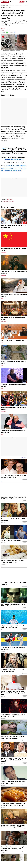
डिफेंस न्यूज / (8, 5)
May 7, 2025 (22, 162)
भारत (2, 229)
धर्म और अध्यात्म (3, 321)
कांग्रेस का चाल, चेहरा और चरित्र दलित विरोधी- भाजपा (12, 340)
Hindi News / (3, 5)
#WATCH (4, 148)
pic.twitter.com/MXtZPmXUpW (14, 159)
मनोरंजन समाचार (3, 275)
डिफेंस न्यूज (2, 30)
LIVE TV (22, 1)
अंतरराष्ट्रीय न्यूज (3, 252)
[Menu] (26, 1)
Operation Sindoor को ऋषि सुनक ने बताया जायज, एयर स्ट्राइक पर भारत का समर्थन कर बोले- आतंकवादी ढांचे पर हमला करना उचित (13, 168)
